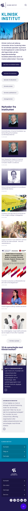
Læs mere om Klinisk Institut (11, 64)
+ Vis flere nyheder (14, 341)
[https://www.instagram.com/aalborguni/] (14, 500)
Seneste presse (8, 86)
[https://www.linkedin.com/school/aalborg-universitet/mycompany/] (21, 500)
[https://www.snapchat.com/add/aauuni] (25, 500)
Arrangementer (8, 99)
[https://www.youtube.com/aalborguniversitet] (18, 500)
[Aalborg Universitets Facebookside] (11, 500)
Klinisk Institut (12, 5)
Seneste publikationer (10, 92)
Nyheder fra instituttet (10, 73)
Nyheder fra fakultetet (10, 80)
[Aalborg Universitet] (3, 5)
